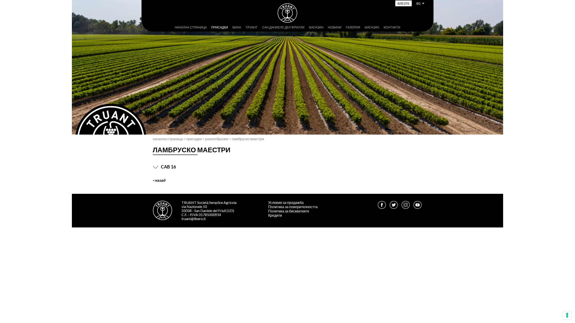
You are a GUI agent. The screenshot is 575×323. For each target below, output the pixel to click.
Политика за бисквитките (288, 211)
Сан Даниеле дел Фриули (283, 27)
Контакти (392, 27)
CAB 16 (168, 166)
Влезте (403, 3)
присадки (219, 27)
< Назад (159, 180)
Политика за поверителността (293, 207)
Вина (236, 27)
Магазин (316, 27)
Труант (251, 27)
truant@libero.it (193, 219)
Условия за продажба (286, 203)
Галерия (353, 27)
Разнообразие (216, 139)
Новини (334, 27)
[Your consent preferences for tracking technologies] (567, 315)
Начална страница (191, 27)
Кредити (275, 215)
